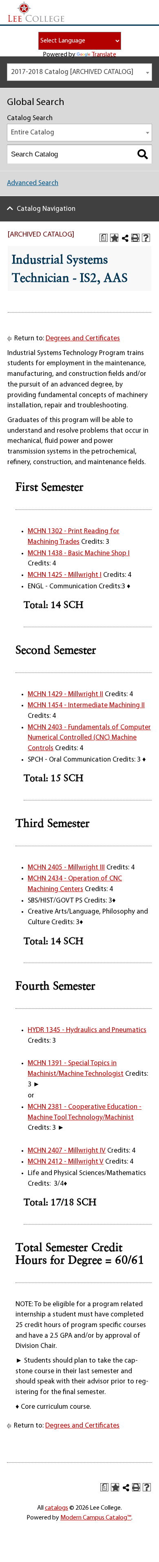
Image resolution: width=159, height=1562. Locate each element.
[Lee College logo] (36, 12)
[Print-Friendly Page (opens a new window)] (135, 238)
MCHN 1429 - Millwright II (65, 694)
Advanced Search (32, 183)
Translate (104, 54)
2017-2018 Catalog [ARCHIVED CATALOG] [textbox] (72, 72)
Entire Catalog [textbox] (32, 132)
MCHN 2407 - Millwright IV (67, 1150)
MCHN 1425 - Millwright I (65, 575)
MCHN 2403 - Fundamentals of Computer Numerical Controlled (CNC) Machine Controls (89, 738)
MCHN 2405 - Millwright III (66, 867)
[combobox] (79, 72)
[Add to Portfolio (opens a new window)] (114, 238)
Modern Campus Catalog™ (95, 1518)
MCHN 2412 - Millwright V (66, 1161)
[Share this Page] (125, 238)
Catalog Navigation (46, 209)
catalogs (56, 1508)
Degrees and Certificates (83, 338)
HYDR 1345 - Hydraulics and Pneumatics (87, 1030)
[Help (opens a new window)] (146, 238)
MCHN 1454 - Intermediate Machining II (86, 705)
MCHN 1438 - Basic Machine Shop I (79, 553)
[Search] (143, 154)
